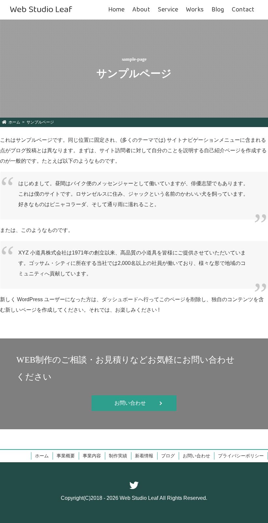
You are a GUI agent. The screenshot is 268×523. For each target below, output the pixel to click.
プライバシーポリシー (241, 455)
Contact (243, 10)
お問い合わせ (196, 455)
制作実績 (118, 455)
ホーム (42, 455)
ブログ (168, 455)
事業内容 (92, 455)
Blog (217, 10)
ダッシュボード (120, 299)
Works (195, 10)
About (141, 10)
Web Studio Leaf (41, 10)
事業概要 (66, 455)
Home (116, 10)
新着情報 (144, 455)
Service (168, 10)
